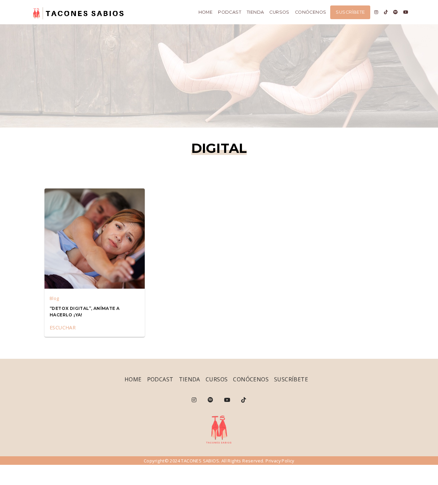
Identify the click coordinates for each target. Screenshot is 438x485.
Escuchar (63, 327)
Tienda (255, 12)
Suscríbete (350, 12)
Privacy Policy (280, 461)
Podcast (229, 12)
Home (205, 12)
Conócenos (310, 12)
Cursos (279, 12)
